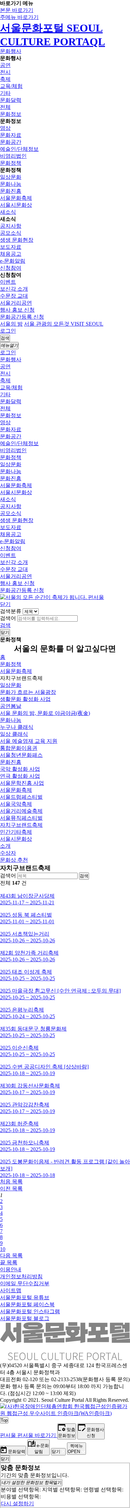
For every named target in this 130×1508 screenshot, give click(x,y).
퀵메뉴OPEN (75, 1448)
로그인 (8, 331)
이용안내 (10, 1269)
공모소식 (10, 233)
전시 (5, 72)
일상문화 (10, 177)
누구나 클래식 (16, 727)
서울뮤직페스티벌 (21, 818)
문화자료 (10, 135)
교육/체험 (11, 86)
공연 (5, 65)
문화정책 (10, 163)
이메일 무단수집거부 (24, 1283)
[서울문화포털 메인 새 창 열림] (65, 1357)
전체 (5, 107)
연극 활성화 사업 (20, 776)
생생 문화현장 (16, 240)
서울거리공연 (16, 303)
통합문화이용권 (18, 748)
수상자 (8, 853)
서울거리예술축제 (21, 811)
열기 (31, 1482)
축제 (5, 79)
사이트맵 (10, 1290)
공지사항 (10, 226)
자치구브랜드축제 (21, 825)
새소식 (8, 212)
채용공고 (10, 254)
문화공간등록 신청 (22, 317)
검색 (5, 625)
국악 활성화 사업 (20, 769)
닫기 (5, 604)
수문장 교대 (14, 296)
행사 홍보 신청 (17, 310)
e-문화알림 (12, 261)
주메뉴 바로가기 (19, 17)
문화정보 (10, 114)
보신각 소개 (14, 289)
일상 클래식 (14, 734)
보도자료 (10, 247)
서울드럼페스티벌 (21, 797)
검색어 (8, 618)
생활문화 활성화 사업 (25, 699)
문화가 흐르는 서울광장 (28, 692)
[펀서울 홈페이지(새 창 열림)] (52, 597)
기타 (5, 93)
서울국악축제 (16, 804)
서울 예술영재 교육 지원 (28, 741)
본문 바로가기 (16, 10)
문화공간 (10, 142)
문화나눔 (10, 184)
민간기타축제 (16, 832)
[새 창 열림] (65, 1413)
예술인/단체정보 (19, 149)
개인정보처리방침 (21, 1276)
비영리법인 (13, 156)
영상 (5, 128)
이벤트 (8, 282)
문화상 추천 (14, 860)
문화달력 (10, 100)
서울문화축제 (16, 198)
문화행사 (10, 51)
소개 (5, 846)
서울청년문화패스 (21, 755)
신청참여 (10, 268)
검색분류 (10, 611)
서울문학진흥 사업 (22, 783)
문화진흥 (10, 191)
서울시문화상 (16, 205)
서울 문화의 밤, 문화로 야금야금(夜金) (45, 713)
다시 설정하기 (17, 1503)
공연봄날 (10, 706)
